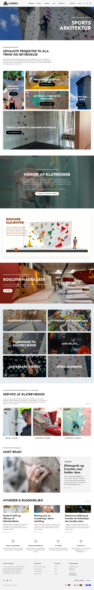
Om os (55, 566)
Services (39, 3)
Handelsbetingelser (38, 569)
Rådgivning (31, 3)
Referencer (61, 3)
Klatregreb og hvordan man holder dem (74, 469)
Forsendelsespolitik (38, 571)
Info (54, 3)
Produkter (46, 3)
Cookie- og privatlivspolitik (39, 566)
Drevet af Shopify (14, 585)
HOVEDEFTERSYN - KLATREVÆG (73, 438)
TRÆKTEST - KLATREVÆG (11, 438)
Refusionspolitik (37, 574)
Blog (55, 569)
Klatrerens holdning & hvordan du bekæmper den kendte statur (77, 518)
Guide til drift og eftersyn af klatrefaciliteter (12, 518)
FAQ (55, 571)
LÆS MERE (7, 290)
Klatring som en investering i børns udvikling (44, 518)
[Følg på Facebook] (4, 580)
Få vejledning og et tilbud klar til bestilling (47, 193)
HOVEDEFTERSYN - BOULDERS (42, 438)
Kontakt (56, 574)
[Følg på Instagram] (7, 580)
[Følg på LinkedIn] (10, 580)
